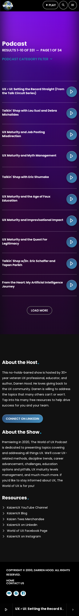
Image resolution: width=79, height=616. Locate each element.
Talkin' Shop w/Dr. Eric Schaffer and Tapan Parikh (28, 263)
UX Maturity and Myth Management (29, 155)
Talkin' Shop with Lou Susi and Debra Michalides (29, 112)
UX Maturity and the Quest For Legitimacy (24, 241)
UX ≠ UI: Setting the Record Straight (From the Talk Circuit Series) (33, 91)
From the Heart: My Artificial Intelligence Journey (32, 284)
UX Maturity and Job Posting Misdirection (23, 134)
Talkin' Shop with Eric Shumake (25, 177)
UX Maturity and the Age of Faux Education (26, 198)
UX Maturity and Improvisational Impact (32, 220)
